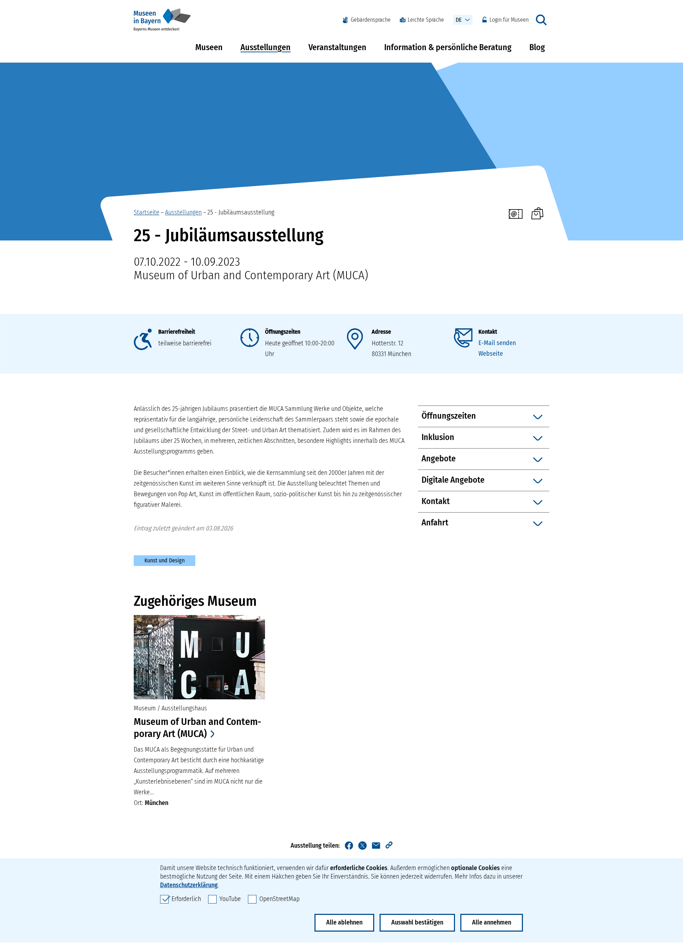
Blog (537, 47)
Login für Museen (509, 19)
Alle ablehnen (344, 922)
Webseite (490, 353)
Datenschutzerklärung (189, 885)
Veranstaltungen (337, 47)
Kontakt (487, 331)
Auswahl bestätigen (417, 922)
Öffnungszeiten (282, 331)
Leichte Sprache (426, 19)
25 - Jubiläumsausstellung (240, 212)
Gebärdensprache (371, 19)
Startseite (146, 212)
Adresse (381, 331)
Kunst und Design (164, 560)
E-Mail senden (497, 343)
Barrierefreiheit (176, 331)
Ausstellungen (265, 47)
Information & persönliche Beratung (448, 47)
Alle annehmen (491, 922)
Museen (209, 47)
